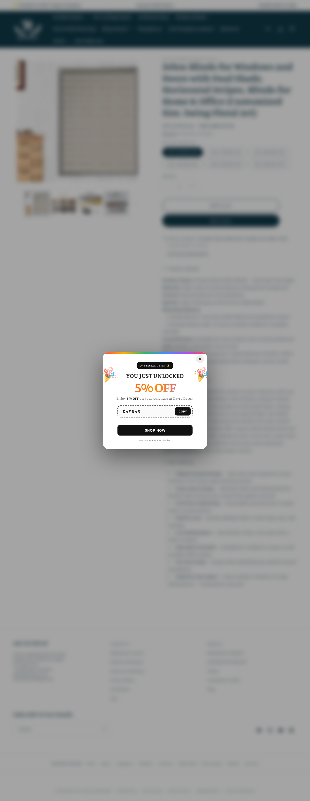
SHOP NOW (155, 430)
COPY (183, 411)
